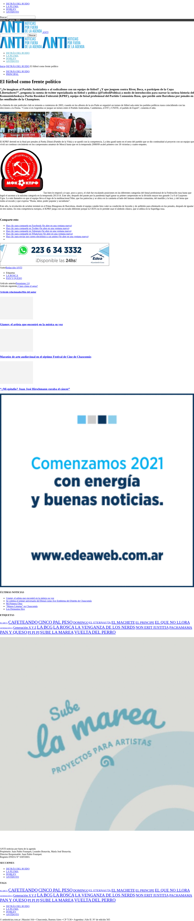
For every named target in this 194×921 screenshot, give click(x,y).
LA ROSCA (12, 275)
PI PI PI (33, 632)
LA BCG (45, 627)
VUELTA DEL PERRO (95, 632)
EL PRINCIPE (144, 622)
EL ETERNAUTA (100, 622)
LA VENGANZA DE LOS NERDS (105, 627)
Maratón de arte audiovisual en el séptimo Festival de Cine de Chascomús (45, 356)
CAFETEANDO (23, 622)
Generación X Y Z (24, 627)
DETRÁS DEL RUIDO (18, 3)
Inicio (2, 66)
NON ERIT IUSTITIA (152, 627)
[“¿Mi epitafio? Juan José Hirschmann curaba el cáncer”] (16, 383)
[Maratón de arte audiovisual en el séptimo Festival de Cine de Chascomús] (16, 351)
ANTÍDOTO (12, 12)
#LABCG (4, 623)
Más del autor (29, 292)
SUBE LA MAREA (57, 632)
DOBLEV (11, 9)
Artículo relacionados (11, 292)
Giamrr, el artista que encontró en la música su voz (31, 324)
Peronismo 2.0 (23, 283)
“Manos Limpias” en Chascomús (22, 606)
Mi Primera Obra (14, 603)
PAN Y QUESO (14, 278)
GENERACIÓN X (6, 628)
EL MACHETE (123, 622)
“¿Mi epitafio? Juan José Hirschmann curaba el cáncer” (35, 389)
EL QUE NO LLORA (172, 622)
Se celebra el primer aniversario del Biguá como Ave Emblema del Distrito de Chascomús (49, 601)
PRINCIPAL (12, 74)
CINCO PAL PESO (55, 622)
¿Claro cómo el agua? (27, 286)
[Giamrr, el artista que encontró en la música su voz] (16, 318)
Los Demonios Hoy (15, 609)
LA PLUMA (12, 6)
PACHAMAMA (180, 627)
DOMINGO (81, 622)
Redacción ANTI (14, 267)
